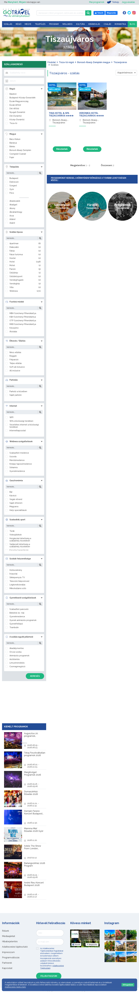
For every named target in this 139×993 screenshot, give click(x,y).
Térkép (115, 2)
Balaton (13, 94)
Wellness (67, 24)
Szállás (8, 24)
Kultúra (80, 24)
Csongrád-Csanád (18, 154)
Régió (18, 24)
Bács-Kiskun (15, 139)
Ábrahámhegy (16, 212)
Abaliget (13, 205)
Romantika (120, 24)
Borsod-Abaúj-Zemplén (20, 150)
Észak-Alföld (15, 105)
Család (107, 24)
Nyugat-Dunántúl (17, 112)
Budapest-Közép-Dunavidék (22, 98)
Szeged (13, 185)
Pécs (12, 193)
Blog (132, 24)
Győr (12, 189)
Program (54, 24)
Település (40, 24)
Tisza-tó (13, 123)
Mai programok (96, 2)
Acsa (12, 216)
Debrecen (14, 182)
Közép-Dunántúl (17, 119)
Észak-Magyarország (19, 101)
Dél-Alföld (14, 108)
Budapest (14, 178)
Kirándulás (94, 24)
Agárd (12, 223)
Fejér (12, 157)
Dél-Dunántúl (16, 116)
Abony (12, 208)
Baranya (13, 143)
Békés (12, 146)
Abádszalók (15, 201)
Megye (28, 24)
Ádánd (12, 219)
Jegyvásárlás (128, 2)
